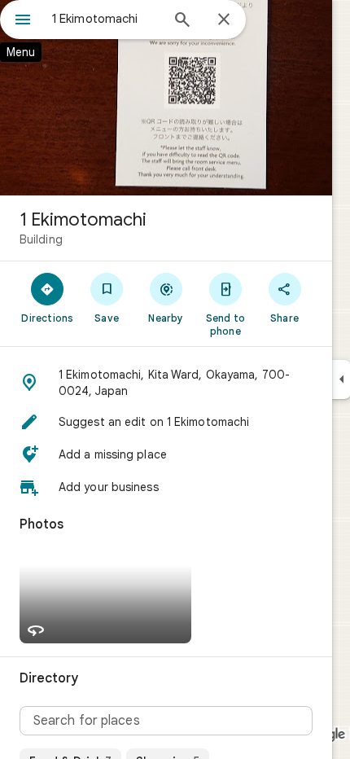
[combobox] (106, 19)
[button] (166, 383)
